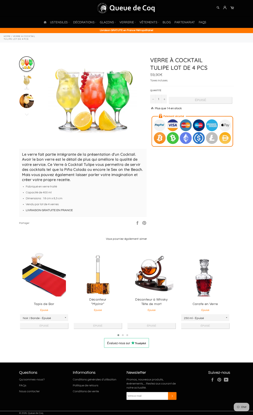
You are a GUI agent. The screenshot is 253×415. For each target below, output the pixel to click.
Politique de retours (85, 385)
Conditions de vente (86, 391)
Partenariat (184, 22)
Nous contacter (29, 391)
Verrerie (126, 22)
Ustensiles (59, 22)
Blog (167, 22)
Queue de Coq (35, 413)
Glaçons (107, 22)
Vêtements (148, 22)
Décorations (84, 22)
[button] (118, 335)
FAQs (202, 22)
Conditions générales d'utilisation (94, 379)
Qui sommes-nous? (32, 379)
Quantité (155, 90)
